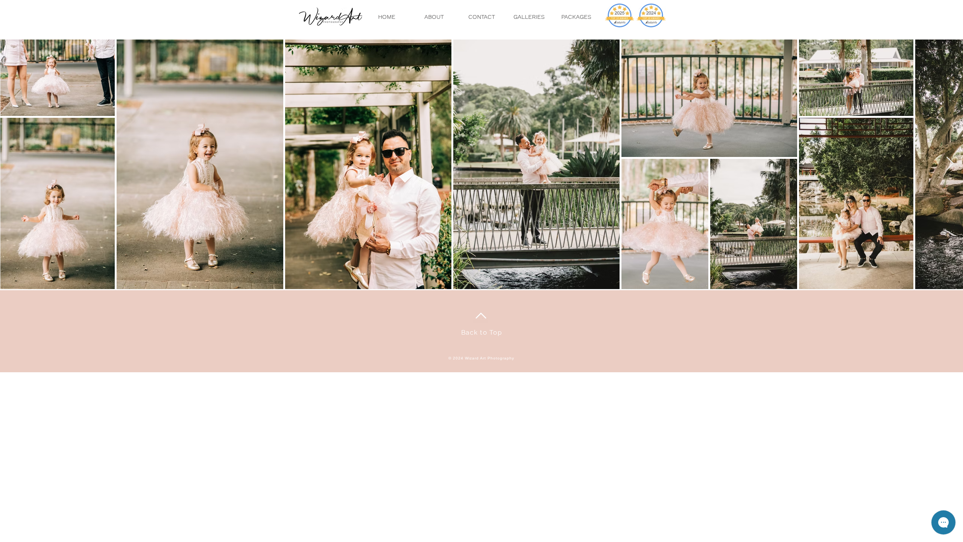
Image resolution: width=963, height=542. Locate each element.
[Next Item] (950, 164)
